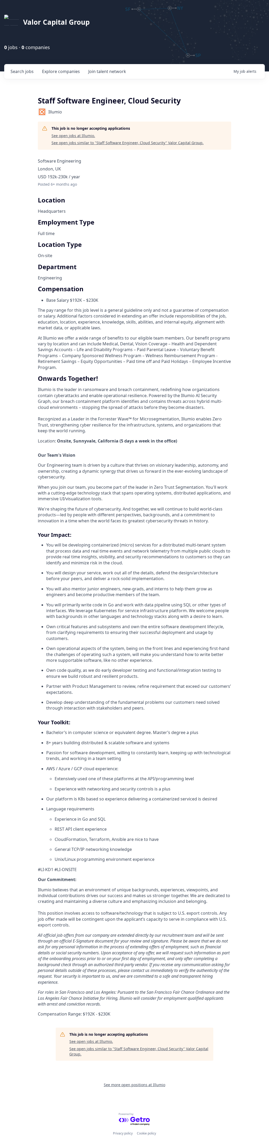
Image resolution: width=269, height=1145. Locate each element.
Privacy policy (123, 1133)
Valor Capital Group (56, 22)
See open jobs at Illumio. (73, 135)
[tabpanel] (134, 696)
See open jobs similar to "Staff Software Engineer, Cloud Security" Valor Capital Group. (127, 142)
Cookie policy (146, 1133)
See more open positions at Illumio (134, 1084)
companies (61, 71)
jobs (22, 71)
